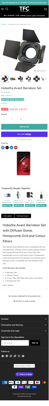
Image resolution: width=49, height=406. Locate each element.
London (28, 15)
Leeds (34, 15)
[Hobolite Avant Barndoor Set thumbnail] (4, 78)
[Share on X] (7, 147)
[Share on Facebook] (3, 147)
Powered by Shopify (24, 396)
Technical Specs (23, 216)
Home (3, 24)
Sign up (35, 343)
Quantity (4, 114)
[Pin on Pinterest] (15, 147)
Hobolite (7, 92)
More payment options (24, 139)
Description (8, 216)
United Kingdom (23, 366)
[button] (24, 300)
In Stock (4, 103)
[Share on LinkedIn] (11, 147)
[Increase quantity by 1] (21, 119)
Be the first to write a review (24, 301)
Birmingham (41, 15)
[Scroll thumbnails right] (45, 79)
